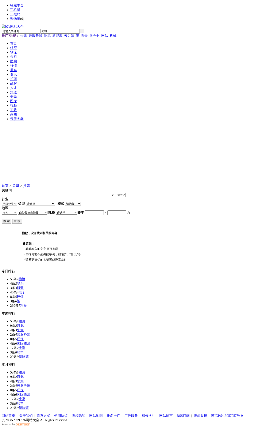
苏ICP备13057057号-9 (227, 415)
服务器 (94, 35)
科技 (23, 305)
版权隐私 (78, 415)
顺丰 (20, 352)
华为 (20, 283)
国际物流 (23, 343)
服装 (20, 288)
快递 (23, 35)
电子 (22, 292)
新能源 (57, 35)
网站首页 (8, 415)
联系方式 (43, 415)
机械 (113, 35)
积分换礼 (148, 415)
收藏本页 (17, 5)
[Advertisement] (128, 154)
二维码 (15, 14)
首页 (5, 186)
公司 (15, 186)
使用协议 (61, 415)
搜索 (26, 186)
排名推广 (113, 415)
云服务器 (35, 35)
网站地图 (96, 415)
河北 (20, 325)
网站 (104, 35)
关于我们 (26, 415)
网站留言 (166, 415)
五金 (84, 35)
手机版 (15, 10)
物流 (47, 35)
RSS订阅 (183, 415)
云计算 (69, 35)
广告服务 (131, 415)
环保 (20, 297)
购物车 (15, 18)
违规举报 (200, 415)
